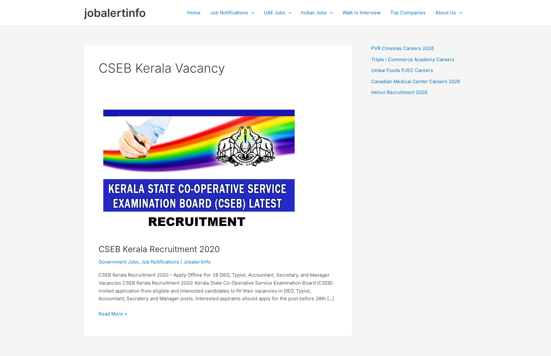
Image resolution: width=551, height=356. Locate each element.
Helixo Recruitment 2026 (399, 92)
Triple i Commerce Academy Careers (412, 59)
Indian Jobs (314, 13)
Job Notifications (229, 13)
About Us (445, 13)
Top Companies (408, 13)
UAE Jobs (274, 13)
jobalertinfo (115, 12)
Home (194, 13)
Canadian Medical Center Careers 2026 (415, 81)
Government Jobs (119, 262)
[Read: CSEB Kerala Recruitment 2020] (198, 171)
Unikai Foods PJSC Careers (402, 70)
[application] (251, 12)
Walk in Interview (361, 13)
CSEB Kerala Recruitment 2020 (159, 249)
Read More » (113, 314)
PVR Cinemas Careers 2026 (402, 48)
